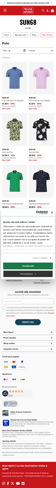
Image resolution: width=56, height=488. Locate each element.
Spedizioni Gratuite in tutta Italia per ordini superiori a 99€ (28, 3)
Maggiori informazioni (14, 280)
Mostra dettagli (40, 258)
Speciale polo (20, 35)
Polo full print (7, 152)
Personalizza (26, 274)
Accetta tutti (28, 266)
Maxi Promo (47, 35)
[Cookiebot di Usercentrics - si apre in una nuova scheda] (36, 212)
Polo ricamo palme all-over (12, 204)
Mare (34, 35)
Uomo (6, 35)
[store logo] (24, 10)
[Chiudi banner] (52, 212)
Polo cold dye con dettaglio (13, 101)
